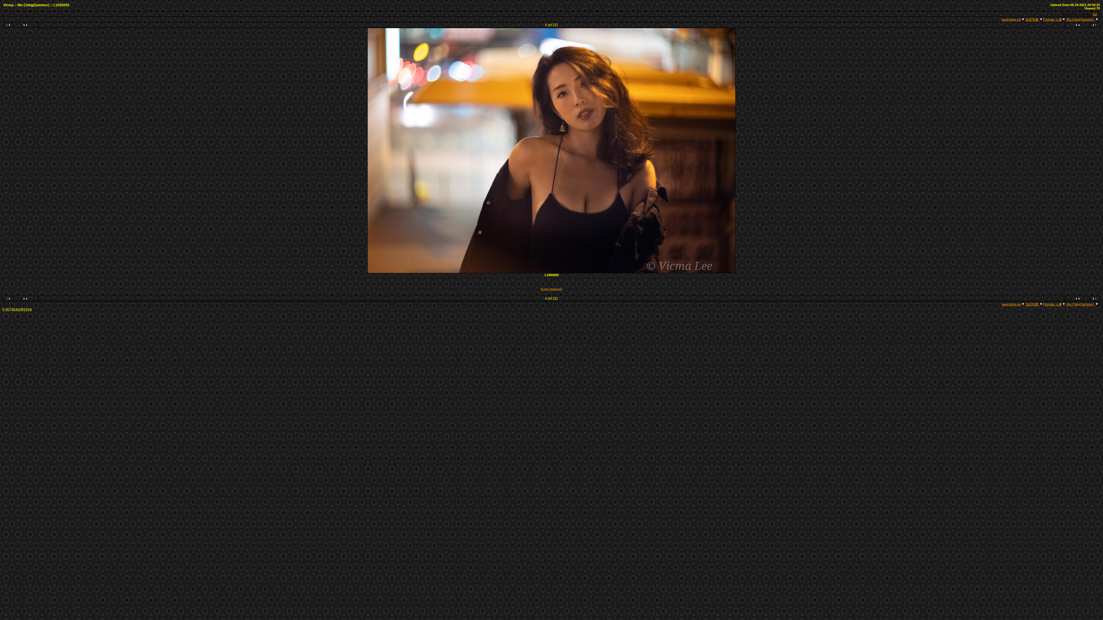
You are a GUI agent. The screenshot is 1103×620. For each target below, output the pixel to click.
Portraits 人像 (1052, 19)
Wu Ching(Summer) (1080, 19)
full (1095, 14)
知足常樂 (1032, 19)
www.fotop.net (1011, 19)
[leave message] (551, 288)
